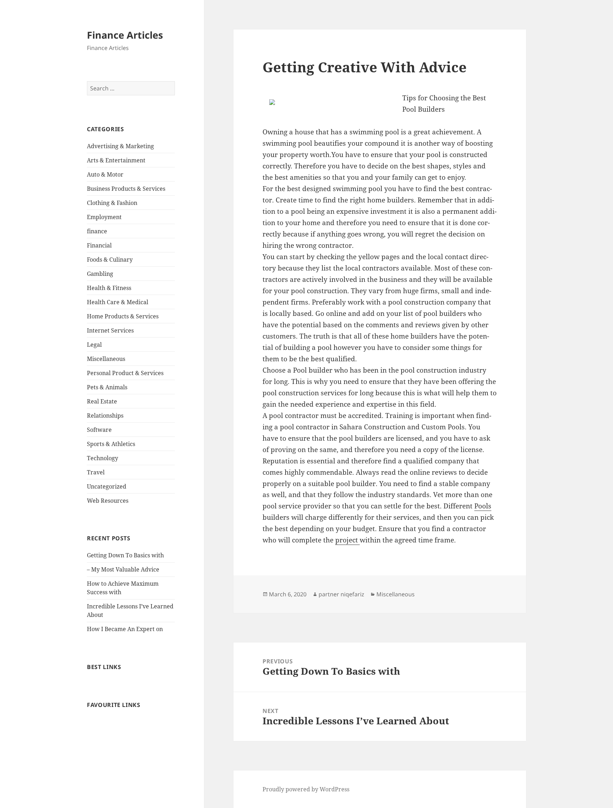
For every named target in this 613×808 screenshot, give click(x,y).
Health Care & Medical (117, 302)
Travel (96, 472)
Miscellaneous (106, 359)
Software (99, 430)
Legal (94, 345)
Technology (102, 458)
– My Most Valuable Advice (123, 569)
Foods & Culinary (110, 259)
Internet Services (110, 330)
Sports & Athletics (111, 444)
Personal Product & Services (125, 373)
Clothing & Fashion (112, 203)
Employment (104, 217)
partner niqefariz (341, 594)
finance (97, 231)
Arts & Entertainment (116, 160)
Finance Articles (125, 34)
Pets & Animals (107, 387)
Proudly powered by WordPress (306, 789)
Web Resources (107, 501)
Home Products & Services (123, 316)
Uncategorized (106, 486)
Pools (482, 506)
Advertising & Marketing (120, 146)
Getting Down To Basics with (125, 555)
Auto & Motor (105, 174)
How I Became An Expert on (125, 629)
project (347, 540)
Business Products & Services (126, 189)
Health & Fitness (109, 288)
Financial (99, 245)
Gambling (100, 274)
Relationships (105, 415)
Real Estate (102, 401)
